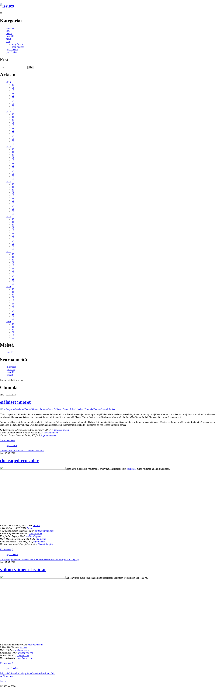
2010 (8, 286)
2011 (8, 251)
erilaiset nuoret (15, 402)
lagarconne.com (61, 430)
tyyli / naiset (11, 52)
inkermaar (11, 367)
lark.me (36, 525)
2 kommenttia (6, 440)
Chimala (19, 450)
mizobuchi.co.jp (35, 644)
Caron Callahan (7, 450)
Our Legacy (73, 559)
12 (13, 114)
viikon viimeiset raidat (23, 569)
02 (13, 106)
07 (13, 93)
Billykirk (4, 673)
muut (8, 39)
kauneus (10, 28)
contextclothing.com (44, 531)
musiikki (10, 36)
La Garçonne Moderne (33, 450)
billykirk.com (23, 655)
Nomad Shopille (45, 544)
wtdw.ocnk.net (35, 533)
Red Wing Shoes (24, 673)
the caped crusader (19, 460)
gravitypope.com (26, 652)
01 (13, 109)
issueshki (11, 372)
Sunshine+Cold (48, 673)
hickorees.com (22, 650)
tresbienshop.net (33, 536)
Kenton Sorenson (36, 559)
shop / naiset (18, 47)
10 (13, 84)
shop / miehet (18, 44)
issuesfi (10, 375)
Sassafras (36, 673)
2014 (8, 146)
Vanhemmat (7, 676)
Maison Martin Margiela (56, 559)
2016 (8, 82)
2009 (8, 321)
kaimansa (131, 469)
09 (13, 87)
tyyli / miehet (12, 49)
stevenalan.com (51, 432)
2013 (8, 181)
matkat (9, 33)
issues (3, 681)
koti (8, 30)
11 (13, 117)
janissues (11, 369)
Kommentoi (5, 549)
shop (8, 41)
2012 (8, 216)
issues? (9, 352)
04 (13, 101)
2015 (8, 111)
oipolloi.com (39, 541)
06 (13, 95)
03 (13, 103)
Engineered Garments (18, 559)
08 (13, 90)
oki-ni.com (41, 539)
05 (13, 98)
